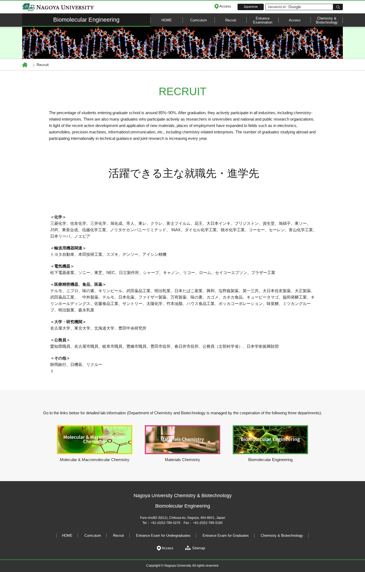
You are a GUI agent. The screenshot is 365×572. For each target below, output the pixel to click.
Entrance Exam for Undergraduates (163, 536)
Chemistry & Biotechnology (327, 20)
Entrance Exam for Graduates (226, 536)
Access (295, 20)
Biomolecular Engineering (86, 19)
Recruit (230, 20)
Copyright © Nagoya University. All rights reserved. (182, 565)
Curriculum (198, 20)
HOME (67, 536)
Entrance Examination (262, 20)
